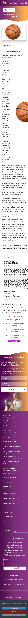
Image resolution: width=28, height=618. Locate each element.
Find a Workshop (9, 477)
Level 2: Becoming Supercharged (12, 453)
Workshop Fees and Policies (11, 463)
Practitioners (8, 482)
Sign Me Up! (12, 389)
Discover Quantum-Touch (10, 448)
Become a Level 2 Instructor (11, 498)
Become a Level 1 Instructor (11, 496)
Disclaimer (9, 597)
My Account (7, 517)
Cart (4, 521)
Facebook (9, 579)
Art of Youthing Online (9, 473)
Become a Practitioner (9, 493)
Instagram (20, 584)
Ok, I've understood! (14, 608)
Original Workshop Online (10, 470)
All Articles (10, 10)
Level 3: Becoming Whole (10, 456)
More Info (14, 615)
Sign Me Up (13, 568)
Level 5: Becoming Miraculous (11, 461)
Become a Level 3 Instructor (11, 501)
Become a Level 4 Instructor (11, 503)
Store (5, 508)
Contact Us (7, 512)
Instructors (7, 486)
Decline (14, 611)
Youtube (9, 584)
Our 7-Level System (10, 442)
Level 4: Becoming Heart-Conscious (13, 458)
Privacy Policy (18, 597)
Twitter (20, 579)
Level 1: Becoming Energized (11, 451)
